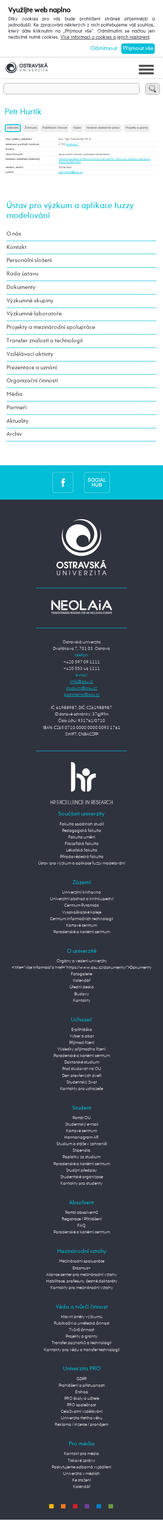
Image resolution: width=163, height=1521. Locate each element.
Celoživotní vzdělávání (82, 1411)
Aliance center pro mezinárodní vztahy (81, 1274)
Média (15, 394)
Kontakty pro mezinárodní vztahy (81, 1288)
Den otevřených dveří (81, 1076)
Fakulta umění (81, 837)
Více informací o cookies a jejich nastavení (105, 37)
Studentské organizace (81, 1177)
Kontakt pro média (81, 1453)
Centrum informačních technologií (81, 919)
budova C (72, 144)
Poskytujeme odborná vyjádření (81, 1467)
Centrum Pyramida (81, 905)
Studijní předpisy (81, 1170)
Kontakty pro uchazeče (81, 1089)
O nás (14, 234)
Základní (13, 127)
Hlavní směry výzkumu (82, 1317)
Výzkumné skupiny (30, 301)
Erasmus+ (82, 1268)
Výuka (77, 127)
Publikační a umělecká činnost (82, 1323)
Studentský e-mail (81, 1124)
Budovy (81, 994)
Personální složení (29, 260)
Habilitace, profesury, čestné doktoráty (81, 1281)
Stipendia (81, 1150)
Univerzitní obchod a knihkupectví (81, 899)
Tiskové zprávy (81, 1460)
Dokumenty (21, 287)
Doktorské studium (81, 1062)
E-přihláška (81, 1029)
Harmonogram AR (81, 1137)
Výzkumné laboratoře (34, 314)
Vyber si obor (82, 1036)
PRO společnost (81, 1405)
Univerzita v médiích (81, 1473)
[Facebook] (62, 482)
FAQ (81, 1225)
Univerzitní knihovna (81, 892)
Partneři (17, 408)
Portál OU (82, 1118)
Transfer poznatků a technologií (81, 1343)
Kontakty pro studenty (81, 1183)
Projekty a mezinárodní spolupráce (51, 327)
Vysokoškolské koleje (81, 912)
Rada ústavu (22, 274)
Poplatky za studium (81, 1157)
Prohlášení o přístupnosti (82, 1385)
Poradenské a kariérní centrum (81, 932)
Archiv (14, 434)
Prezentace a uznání (32, 368)
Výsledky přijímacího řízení (81, 1049)
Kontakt (17, 247)
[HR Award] (81, 783)
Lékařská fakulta (81, 850)
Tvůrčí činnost (81, 1330)
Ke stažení (81, 1480)
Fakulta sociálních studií (82, 824)
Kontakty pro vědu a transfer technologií (82, 1350)
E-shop (81, 1392)
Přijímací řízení (81, 1043)
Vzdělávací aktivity (30, 354)
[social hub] (97, 482)
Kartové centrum (81, 925)
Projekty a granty (137, 127)
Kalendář (81, 980)
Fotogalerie (81, 974)
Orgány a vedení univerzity (82, 961)
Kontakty (81, 1000)
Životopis (31, 127)
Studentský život (82, 1082)
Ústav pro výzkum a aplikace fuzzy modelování (81, 863)
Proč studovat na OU (81, 1069)
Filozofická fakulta (82, 844)
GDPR (82, 1379)
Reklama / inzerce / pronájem (81, 1424)
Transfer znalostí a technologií (45, 341)
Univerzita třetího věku (82, 1418)
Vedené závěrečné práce (103, 127)
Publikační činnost (55, 127)
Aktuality (18, 421)
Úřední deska (82, 987)
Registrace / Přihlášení (82, 1219)
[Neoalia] (81, 607)
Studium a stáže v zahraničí (82, 1144)
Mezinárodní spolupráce (81, 1261)
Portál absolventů (81, 1212)
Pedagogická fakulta (81, 830)
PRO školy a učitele (81, 1398)
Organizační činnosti (32, 381)
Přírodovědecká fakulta (81, 857)
